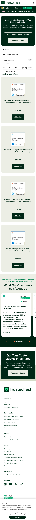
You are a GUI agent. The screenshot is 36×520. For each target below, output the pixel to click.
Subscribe (8, 471)
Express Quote (9, 437)
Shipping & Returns (11, 407)
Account (7, 398)
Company (7, 449)
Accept (17, 517)
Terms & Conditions (11, 463)
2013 (7, 63)
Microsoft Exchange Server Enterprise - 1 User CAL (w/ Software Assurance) (18, 250)
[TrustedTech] (10, 3)
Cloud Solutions (9, 422)
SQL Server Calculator (11, 419)
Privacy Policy (9, 455)
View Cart (7, 405)
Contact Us (7, 452)
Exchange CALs (11, 71)
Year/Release (8, 60)
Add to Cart (18, 117)
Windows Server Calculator (13, 417)
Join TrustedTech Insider (12, 475)
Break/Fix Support (10, 425)
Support (7, 433)
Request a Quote (18, 40)
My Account (8, 402)
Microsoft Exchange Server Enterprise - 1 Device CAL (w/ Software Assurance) (18, 200)
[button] (34, 3)
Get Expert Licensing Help (18, 35)
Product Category (10, 54)
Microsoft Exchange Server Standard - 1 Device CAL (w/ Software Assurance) (18, 101)
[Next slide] (29, 341)
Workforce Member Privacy (13, 460)
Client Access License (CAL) (15, 68)
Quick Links (8, 413)
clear (30, 59)
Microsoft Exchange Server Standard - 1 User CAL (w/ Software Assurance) (18, 151)
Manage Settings (17, 513)
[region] (18, 509)
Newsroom (7, 428)
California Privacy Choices (13, 457)
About (6, 445)
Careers (6, 466)
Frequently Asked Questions (14, 440)
